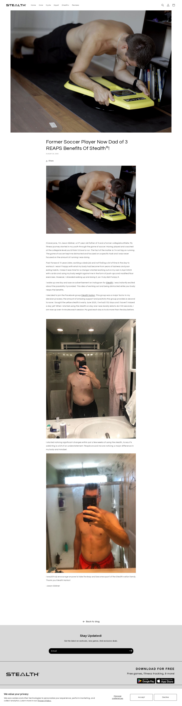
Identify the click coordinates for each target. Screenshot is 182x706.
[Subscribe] (130, 651)
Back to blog (93, 621)
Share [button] (51, 161)
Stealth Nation (88, 295)
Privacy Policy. (44, 701)
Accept (141, 697)
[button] (162, 5)
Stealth (109, 283)
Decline (165, 697)
